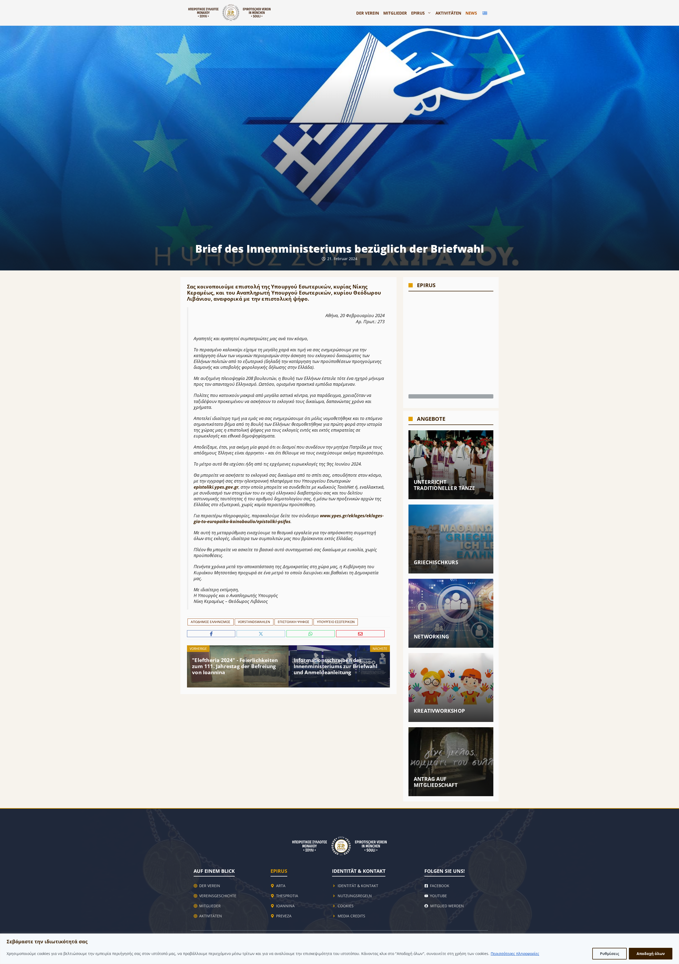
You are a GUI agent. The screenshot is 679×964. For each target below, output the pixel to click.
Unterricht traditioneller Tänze (444, 485)
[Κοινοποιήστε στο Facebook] (212, 634)
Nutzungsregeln (355, 895)
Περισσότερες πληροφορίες (515, 953)
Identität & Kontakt (358, 885)
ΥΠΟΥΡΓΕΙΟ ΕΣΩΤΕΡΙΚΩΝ (336, 622)
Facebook (439, 885)
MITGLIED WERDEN (447, 905)
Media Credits (351, 915)
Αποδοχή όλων (651, 953)
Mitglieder (210, 905)
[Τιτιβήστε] (261, 634)
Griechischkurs (436, 562)
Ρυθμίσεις (609, 953)
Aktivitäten (448, 13)
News (471, 13)
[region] (339, 949)
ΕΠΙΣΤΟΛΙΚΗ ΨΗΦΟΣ (293, 622)
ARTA (280, 885)
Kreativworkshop (439, 710)
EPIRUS (418, 13)
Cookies (346, 905)
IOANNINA (285, 905)
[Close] (673, 938)
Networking (431, 636)
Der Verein (367, 13)
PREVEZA (283, 915)
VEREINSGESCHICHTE (217, 895)
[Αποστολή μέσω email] (360, 634)
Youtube (438, 895)
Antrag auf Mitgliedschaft (436, 781)
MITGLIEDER (395, 13)
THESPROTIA (287, 895)
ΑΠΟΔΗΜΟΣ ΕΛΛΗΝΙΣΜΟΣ (210, 622)
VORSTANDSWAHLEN (254, 622)
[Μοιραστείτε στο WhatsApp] (311, 634)
